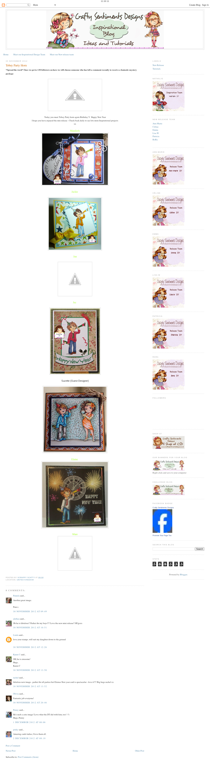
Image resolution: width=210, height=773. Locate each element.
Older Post (139, 750)
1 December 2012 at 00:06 (29, 722)
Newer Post (11, 750)
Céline (155, 126)
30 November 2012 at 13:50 (30, 670)
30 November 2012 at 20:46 (30, 702)
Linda (15, 634)
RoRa (155, 139)
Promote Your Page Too (162, 535)
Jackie (75, 191)
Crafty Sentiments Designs (163, 508)
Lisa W (156, 133)
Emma (155, 129)
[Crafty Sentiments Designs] (162, 532)
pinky (15, 729)
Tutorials (156, 68)
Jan (75, 256)
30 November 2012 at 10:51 (30, 627)
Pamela (16, 595)
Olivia (16, 693)
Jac (74, 302)
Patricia (156, 136)
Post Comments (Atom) (28, 756)
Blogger (183, 574)
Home (6, 54)
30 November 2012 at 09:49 (30, 611)
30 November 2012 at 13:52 (30, 686)
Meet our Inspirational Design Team (29, 54)
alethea (16, 618)
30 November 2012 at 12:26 (30, 647)
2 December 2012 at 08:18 (29, 738)
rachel (16, 677)
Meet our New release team (62, 54)
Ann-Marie (157, 123)
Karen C (16, 654)
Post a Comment (13, 745)
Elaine (74, 459)
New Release (158, 65)
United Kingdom (25, 580)
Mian (75, 534)
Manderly (75, 130)
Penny (16, 709)
